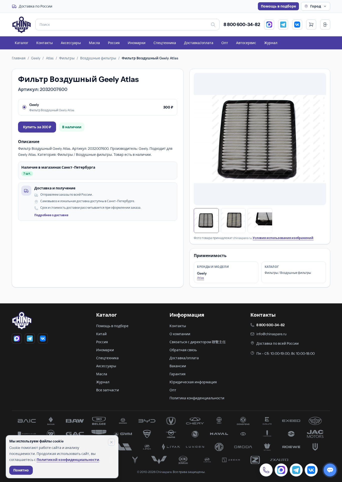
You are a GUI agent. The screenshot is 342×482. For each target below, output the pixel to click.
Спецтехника (164, 43)
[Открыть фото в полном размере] (260, 139)
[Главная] (21, 24)
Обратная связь (183, 350)
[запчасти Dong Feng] (243, 421)
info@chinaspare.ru (271, 334)
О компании (179, 334)
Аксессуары (71, 43)
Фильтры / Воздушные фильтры (288, 273)
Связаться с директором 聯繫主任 (197, 342)
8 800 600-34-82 (242, 24)
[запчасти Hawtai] (243, 434)
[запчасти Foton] (51, 434)
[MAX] (269, 25)
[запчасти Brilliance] (123, 421)
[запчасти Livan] (171, 447)
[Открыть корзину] (311, 25)
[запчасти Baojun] (51, 421)
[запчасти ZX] (279, 460)
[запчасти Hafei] (147, 434)
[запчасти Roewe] (291, 447)
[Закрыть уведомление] (111, 442)
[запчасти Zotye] (255, 460)
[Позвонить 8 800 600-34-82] (266, 470)
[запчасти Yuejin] (207, 460)
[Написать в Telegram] (296, 470)
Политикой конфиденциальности (68, 459)
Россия (114, 43)
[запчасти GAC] (75, 434)
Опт (224, 43)
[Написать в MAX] (281, 470)
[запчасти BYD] (147, 421)
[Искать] (213, 24)
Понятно (21, 470)
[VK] (297, 25)
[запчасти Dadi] (219, 421)
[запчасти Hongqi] (267, 434)
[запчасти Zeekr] (231, 460)
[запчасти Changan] (171, 421)
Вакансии (177, 366)
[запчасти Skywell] (315, 447)
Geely (35, 58)
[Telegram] (283, 25)
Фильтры (67, 58)
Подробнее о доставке (51, 215)
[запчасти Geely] (99, 434)
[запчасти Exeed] (291, 421)
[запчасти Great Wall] (123, 434)
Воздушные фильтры (98, 58)
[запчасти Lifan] (147, 447)
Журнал (270, 43)
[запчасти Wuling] (159, 460)
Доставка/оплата (198, 43)
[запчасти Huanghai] (291, 434)
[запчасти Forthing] (27, 434)
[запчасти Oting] (267, 447)
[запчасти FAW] (315, 421)
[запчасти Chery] (195, 421)
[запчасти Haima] (171, 434)
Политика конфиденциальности (196, 398)
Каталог (21, 43)
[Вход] (325, 25)
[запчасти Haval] (219, 434)
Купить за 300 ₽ (37, 127)
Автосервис (246, 43)
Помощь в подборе (278, 6)
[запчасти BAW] (75, 421)
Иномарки (136, 43)
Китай (101, 334)
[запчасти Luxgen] (195, 447)
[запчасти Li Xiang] (123, 447)
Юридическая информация (193, 382)
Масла (94, 43)
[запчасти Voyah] (135, 460)
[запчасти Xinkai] (183, 460)
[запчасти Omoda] (243, 447)
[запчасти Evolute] (267, 421)
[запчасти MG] (219, 447)
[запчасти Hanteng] (195, 434)
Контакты (44, 43)
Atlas (50, 58)
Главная (19, 58)
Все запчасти (107, 390)
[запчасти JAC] (315, 434)
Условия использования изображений (283, 238)
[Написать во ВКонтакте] (311, 470)
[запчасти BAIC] (27, 421)
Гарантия (177, 374)
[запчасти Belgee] (99, 421)
